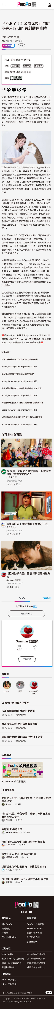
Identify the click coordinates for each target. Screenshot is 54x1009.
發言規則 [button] (47, 598)
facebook (22, 912)
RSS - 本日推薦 (9, 983)
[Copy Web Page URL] (24, 90)
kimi (29, 72)
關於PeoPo (7, 924)
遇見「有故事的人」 (36, 967)
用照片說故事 (8, 967)
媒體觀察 (38, 66)
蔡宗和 (9, 820)
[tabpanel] (26, 606)
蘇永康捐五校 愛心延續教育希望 (20, 723)
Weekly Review (9, 937)
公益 (18, 72)
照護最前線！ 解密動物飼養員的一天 (27, 523)
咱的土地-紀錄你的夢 (11, 962)
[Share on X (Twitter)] (14, 90)
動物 (12, 72)
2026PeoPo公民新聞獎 (14, 781)
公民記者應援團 (34, 932)
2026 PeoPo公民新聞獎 (13, 958)
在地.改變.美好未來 (36, 962)
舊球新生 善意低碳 (12, 829)
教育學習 (27, 66)
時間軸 (5, 932)
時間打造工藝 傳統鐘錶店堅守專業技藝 (23, 841)
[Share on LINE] (19, 90)
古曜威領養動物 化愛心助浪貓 (18, 710)
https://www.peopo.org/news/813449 (19, 424)
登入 (35, 606)
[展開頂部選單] (49, 5)
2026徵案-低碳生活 (36, 954)
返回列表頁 (26, 613)
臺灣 (12, 59)
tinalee (6, 691)
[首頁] (27, 4)
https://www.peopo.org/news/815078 (19, 395)
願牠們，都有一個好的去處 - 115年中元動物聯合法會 (26, 799)
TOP (49, 993)
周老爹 (9, 882)
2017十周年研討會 (36, 958)
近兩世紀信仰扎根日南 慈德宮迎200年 (24, 866)
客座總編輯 (32, 941)
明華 (20, 691)
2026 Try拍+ (7, 954)
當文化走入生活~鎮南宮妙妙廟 (19, 854)
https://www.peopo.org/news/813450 (19, 409)
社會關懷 (16, 66)
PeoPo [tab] (22, 598)
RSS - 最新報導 (9, 979)
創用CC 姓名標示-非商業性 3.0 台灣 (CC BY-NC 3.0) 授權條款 (16, 78)
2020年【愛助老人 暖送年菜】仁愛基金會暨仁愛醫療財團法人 (29, 472)
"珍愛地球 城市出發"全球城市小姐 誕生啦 (25, 879)
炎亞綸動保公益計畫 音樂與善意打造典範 (28, 575)
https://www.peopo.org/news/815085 (19, 366)
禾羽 (23, 72)
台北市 (19, 59)
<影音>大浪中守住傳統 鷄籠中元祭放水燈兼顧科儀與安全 (26, 815)
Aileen (8, 804)
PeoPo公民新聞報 (35, 924)
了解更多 (27, 659)
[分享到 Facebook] (9, 90)
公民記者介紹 (33, 937)
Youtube (30, 912)
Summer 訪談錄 (14, 580)
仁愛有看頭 (12, 477)
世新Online (11, 527)
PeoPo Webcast (13, 832)
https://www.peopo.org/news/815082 (19, 381)
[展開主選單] (4, 5)
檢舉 (21, 46)
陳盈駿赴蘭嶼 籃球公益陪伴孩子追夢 (22, 736)
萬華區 (27, 59)
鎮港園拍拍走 (12, 857)
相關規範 (6, 928)
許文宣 (9, 870)
